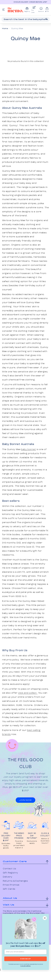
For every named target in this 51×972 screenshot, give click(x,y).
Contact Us (9, 869)
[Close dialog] (45, 918)
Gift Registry (10, 873)
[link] (25, 928)
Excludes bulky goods (6, 846)
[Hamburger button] (3, 9)
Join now (25, 800)
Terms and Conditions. (25, 965)
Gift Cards (9, 889)
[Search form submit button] (46, 19)
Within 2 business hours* (45, 841)
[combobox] (25, 19)
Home (5, 29)
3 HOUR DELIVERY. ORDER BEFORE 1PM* (27, 2)
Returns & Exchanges (15, 881)
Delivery (7, 877)
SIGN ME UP (25, 959)
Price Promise (11, 885)
